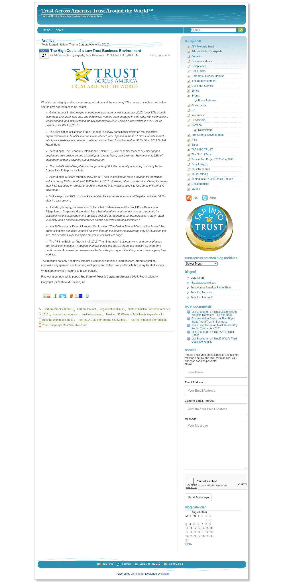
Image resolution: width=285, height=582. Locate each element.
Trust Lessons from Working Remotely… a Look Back (214, 313)
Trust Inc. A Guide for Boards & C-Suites (101, 319)
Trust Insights (199, 164)
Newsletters (205, 130)
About (59, 30)
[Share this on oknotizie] (51, 294)
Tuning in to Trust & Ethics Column (212, 179)
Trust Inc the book (201, 292)
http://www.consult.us (203, 282)
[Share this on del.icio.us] (83, 294)
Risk (194, 139)
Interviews (197, 115)
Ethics (195, 90)
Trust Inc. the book (202, 297)
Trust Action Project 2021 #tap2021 (212, 159)
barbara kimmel (86, 309)
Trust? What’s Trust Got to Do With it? (214, 340)
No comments (162, 55)
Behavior (196, 56)
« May (188, 543)
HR (193, 110)
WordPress (137, 573)
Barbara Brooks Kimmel (58, 309)
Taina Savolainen (202, 325)
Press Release (207, 100)
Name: (189, 364)
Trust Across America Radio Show (211, 287)
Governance (198, 105)
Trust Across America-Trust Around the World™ (97, 11)
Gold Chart (197, 277)
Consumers (198, 71)
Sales (194, 144)
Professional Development (207, 134)
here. (155, 276)
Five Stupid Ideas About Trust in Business (213, 320)
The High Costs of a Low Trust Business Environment (95, 51)
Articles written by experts (68, 55)
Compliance (198, 66)
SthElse (165, 573)
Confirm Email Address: (200, 400)
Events (195, 95)
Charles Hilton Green (204, 318)
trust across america (65, 314)
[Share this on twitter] (67, 294)
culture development (203, 80)
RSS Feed (107, 563)
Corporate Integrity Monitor (207, 76)
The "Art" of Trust (201, 154)
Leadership (198, 120)
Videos (195, 188)
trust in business (91, 314)
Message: (191, 419)
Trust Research (95, 55)
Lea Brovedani (200, 311)
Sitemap (126, 563)
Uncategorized (200, 183)
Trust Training (199, 174)
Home (46, 30)
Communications (201, 61)
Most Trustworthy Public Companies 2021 (214, 327)
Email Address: (194, 382)
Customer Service (202, 85)
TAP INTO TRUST (202, 149)
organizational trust (112, 309)
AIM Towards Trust (202, 46)
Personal (196, 125)
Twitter (212, 197)
